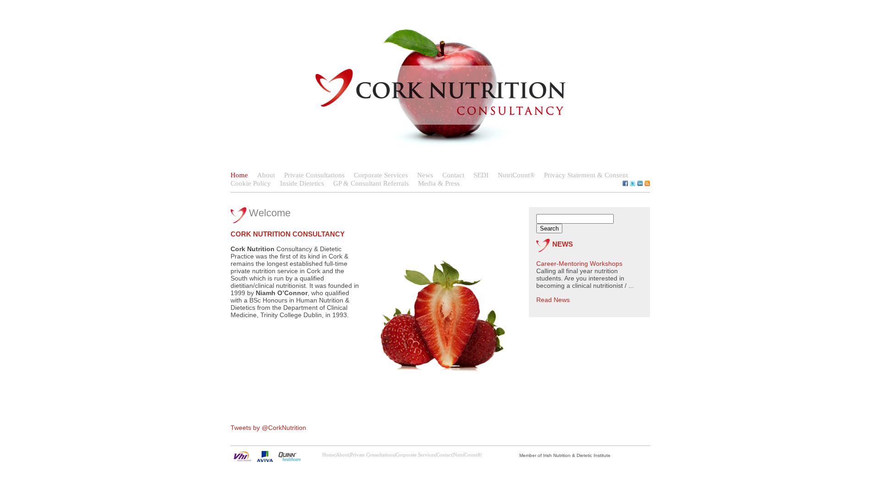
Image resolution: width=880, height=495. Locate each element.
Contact (453, 175)
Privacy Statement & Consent (586, 175)
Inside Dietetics (302, 183)
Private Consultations (314, 175)
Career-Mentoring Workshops (579, 263)
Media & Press (439, 183)
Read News (553, 299)
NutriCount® (516, 175)
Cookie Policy (251, 183)
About (266, 175)
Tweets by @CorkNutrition (268, 427)
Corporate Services (381, 175)
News (425, 175)
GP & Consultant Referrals (371, 183)
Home (239, 175)
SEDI (481, 175)
